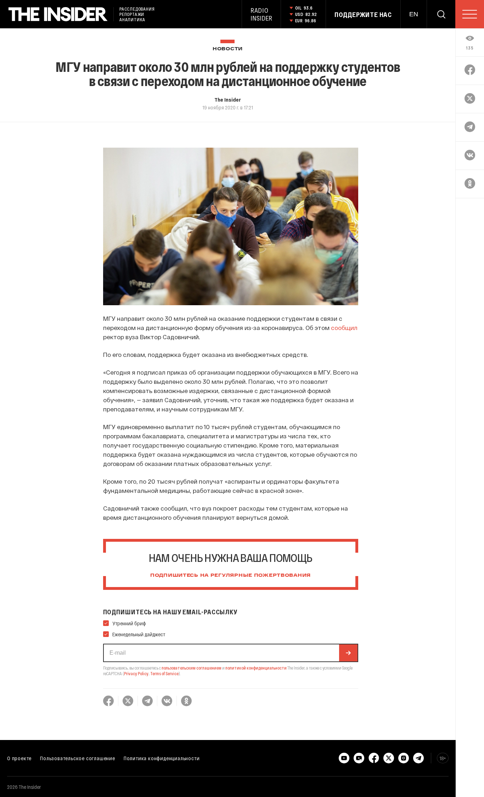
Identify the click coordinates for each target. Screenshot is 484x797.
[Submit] (348, 652)
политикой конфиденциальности (256, 667)
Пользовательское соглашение (77, 758)
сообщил (344, 327)
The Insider (227, 99)
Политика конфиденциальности (162, 758)
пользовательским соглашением (191, 667)
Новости (228, 49)
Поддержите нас (363, 14)
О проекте (19, 758)
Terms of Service (164, 673)
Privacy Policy (136, 673)
